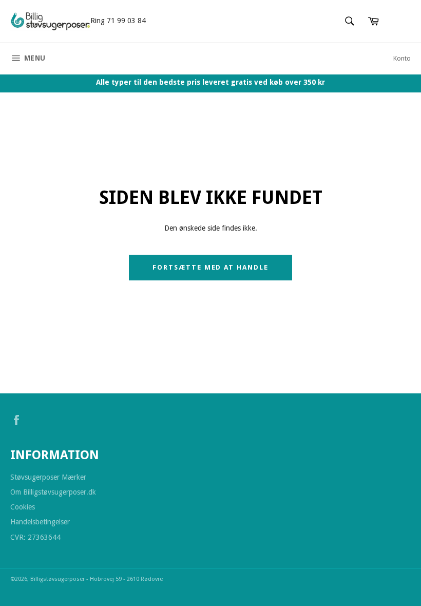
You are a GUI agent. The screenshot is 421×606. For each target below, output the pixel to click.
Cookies (22, 507)
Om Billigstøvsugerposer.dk (53, 492)
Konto (402, 58)
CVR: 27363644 (35, 537)
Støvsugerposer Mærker (48, 477)
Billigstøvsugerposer (58, 579)
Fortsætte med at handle (210, 267)
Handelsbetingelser (40, 522)
